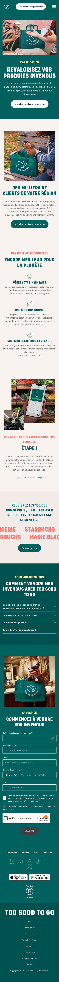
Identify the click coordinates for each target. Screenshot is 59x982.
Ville (5, 782)
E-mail (6, 757)
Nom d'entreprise (10, 745)
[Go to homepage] (7, 7)
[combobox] (29, 738)
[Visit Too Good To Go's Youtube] (47, 861)
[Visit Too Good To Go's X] (29, 866)
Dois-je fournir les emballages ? (19, 629)
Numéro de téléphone (12, 770)
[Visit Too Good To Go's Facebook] (29, 861)
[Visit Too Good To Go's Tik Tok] (38, 861)
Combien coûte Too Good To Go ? (20, 615)
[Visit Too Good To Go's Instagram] (20, 861)
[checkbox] (4, 798)
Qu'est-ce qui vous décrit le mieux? (18, 733)
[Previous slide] (18, 477)
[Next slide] (40, 477)
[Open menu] (53, 6)
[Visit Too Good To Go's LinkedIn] (11, 861)
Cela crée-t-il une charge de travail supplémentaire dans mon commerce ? (23, 606)
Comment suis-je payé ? (15, 622)
